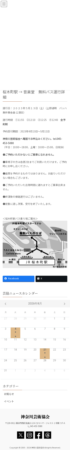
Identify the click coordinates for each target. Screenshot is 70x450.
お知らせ (9, 394)
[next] (64, 304)
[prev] (5, 304)
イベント (9, 401)
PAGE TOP (64, 433)
